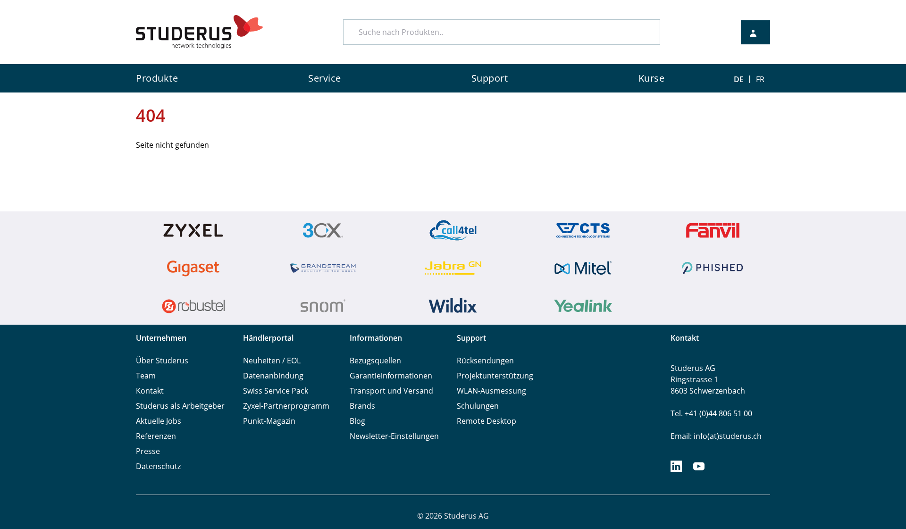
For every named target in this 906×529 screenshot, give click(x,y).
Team (146, 375)
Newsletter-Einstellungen (394, 436)
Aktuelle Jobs (158, 421)
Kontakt (150, 391)
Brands (362, 406)
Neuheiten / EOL (272, 360)
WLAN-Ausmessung (491, 391)
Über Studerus (162, 360)
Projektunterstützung (495, 375)
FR (760, 79)
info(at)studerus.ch (728, 436)
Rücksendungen (485, 360)
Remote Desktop (486, 421)
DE (739, 79)
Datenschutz (158, 466)
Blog (357, 421)
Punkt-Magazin (269, 421)
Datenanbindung (273, 375)
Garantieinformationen (391, 375)
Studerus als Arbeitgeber (180, 406)
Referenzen (156, 436)
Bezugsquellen (375, 360)
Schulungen (478, 406)
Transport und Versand (391, 391)
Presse (148, 451)
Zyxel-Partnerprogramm (286, 406)
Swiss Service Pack (275, 391)
